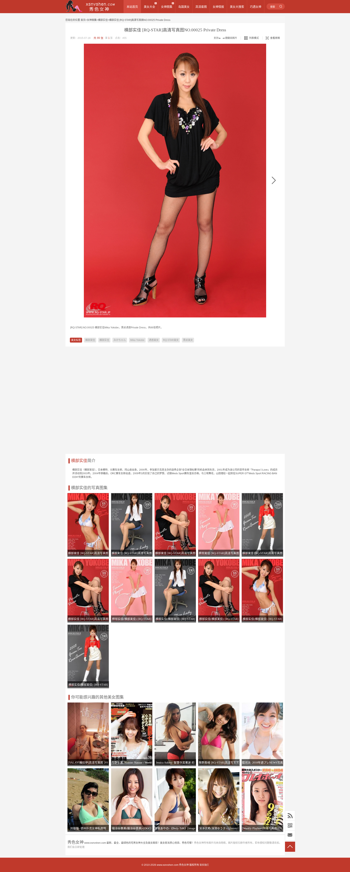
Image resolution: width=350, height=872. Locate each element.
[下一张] (274, 180)
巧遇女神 (255, 6)
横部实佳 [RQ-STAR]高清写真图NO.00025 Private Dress (139, 20)
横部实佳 (103, 20)
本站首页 (132, 6)
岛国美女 (184, 6)
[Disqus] (175, 398)
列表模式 (254, 38)
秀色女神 (184, 865)
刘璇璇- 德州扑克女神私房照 (88, 828)
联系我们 (204, 865)
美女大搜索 (237, 6)
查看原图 (275, 38)
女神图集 (166, 6)
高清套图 (201, 6)
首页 (83, 20)
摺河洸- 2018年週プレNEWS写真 (262, 762)
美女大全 (149, 6)
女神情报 (218, 6)
